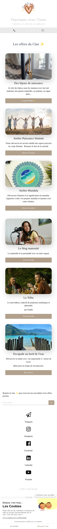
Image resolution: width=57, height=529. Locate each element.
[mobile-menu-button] (42, 30)
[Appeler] (14, 30)
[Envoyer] (51, 402)
